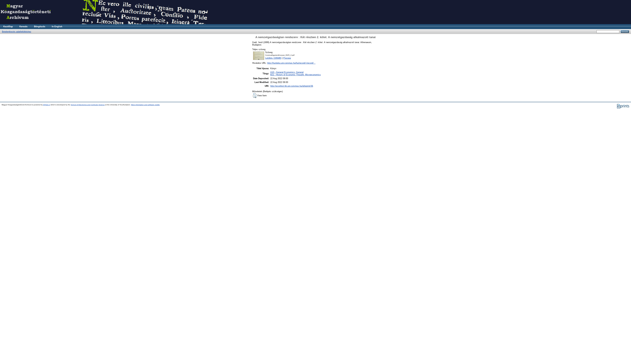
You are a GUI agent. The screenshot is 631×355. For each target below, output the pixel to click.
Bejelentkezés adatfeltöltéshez (16, 31)
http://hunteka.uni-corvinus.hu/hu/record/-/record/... (291, 63)
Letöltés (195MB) (273, 58)
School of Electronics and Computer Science (88, 105)
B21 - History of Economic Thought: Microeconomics (295, 74)
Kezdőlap (8, 26)
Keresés (23, 26)
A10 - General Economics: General (287, 72)
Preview (287, 58)
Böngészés (39, 26)
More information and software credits (145, 105)
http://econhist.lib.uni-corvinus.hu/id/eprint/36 (291, 86)
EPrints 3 (46, 105)
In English (57, 26)
